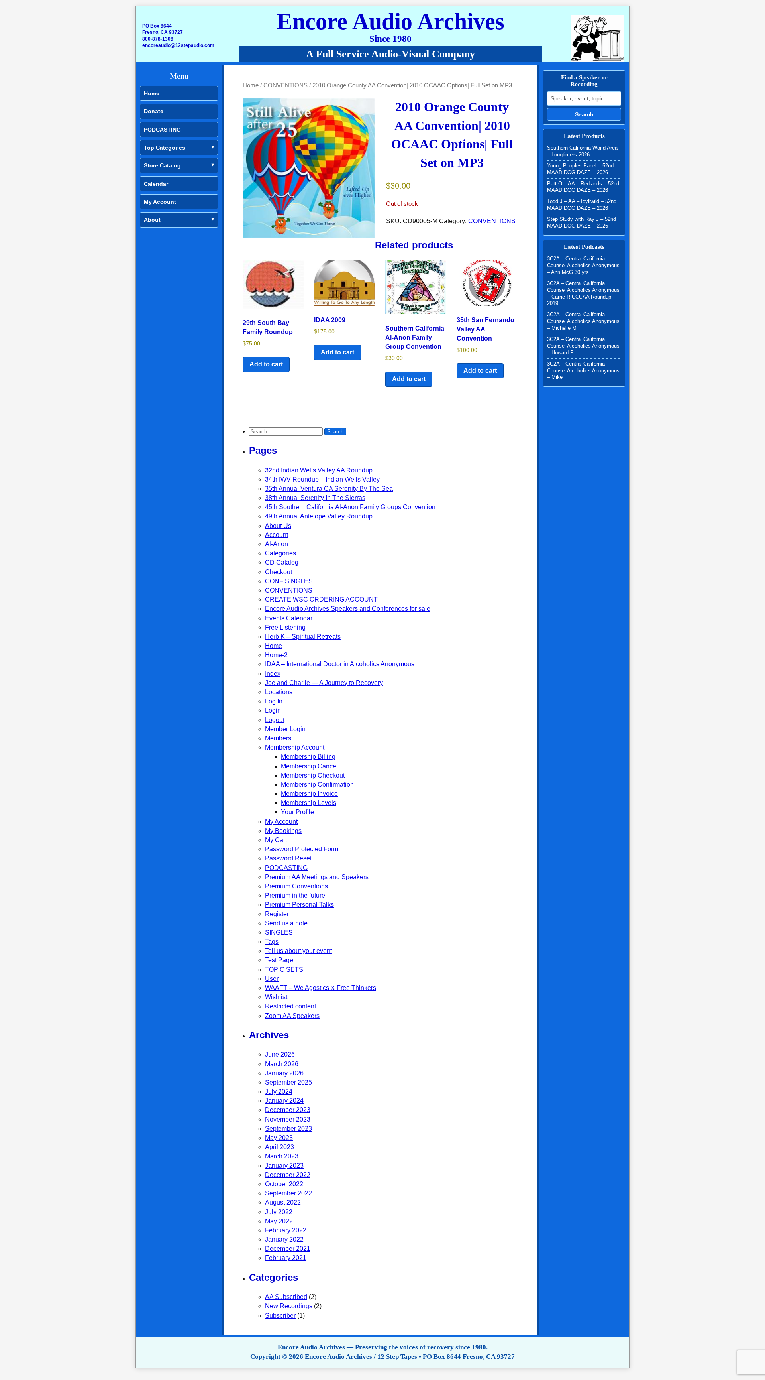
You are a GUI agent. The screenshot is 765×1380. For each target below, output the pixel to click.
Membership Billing (308, 756)
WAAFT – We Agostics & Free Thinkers (320, 987)
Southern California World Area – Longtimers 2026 (582, 151)
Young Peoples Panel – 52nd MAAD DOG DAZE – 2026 (580, 169)
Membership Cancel (309, 766)
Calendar (156, 184)
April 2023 (279, 1147)
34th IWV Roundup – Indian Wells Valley (322, 479)
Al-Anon (276, 544)
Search (584, 114)
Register (277, 914)
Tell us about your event (298, 950)
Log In (273, 701)
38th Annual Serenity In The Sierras (315, 497)
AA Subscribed (286, 1296)
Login (273, 710)
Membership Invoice (309, 793)
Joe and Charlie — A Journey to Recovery (324, 682)
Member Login (285, 729)
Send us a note (286, 923)
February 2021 (285, 1257)
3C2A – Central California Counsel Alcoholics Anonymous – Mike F (583, 370)
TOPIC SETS (284, 969)
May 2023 (279, 1137)
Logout (274, 720)
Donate (153, 111)
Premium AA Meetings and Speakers (317, 877)
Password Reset (288, 858)
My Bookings (283, 830)
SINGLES (279, 932)
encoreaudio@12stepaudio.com (178, 45)
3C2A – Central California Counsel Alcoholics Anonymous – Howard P (583, 346)
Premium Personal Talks (299, 904)
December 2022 (287, 1174)
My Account (160, 202)
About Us (278, 525)
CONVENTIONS (285, 85)
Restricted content (290, 1006)
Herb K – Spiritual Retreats (303, 636)
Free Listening (285, 627)
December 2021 (287, 1248)
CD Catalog (281, 562)
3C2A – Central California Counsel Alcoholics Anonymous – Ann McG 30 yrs (583, 265)
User (272, 978)
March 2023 (281, 1156)
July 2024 (278, 1091)
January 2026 (284, 1073)
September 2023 (288, 1128)
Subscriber (280, 1315)
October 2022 (284, 1184)
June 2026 (280, 1054)
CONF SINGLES (289, 581)
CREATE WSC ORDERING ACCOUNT (321, 599)
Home (151, 93)
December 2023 (287, 1109)
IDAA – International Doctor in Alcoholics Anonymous (339, 664)
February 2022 (285, 1230)
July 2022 (278, 1212)
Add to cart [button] (266, 364)
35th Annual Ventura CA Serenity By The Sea (329, 488)
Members (278, 738)
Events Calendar (288, 618)
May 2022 (279, 1221)
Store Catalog (162, 165)
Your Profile (297, 812)
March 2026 (281, 1064)
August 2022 (283, 1202)
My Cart (276, 840)
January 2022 (284, 1239)
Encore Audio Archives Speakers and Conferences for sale (347, 608)
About (152, 220)
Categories (280, 553)
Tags (272, 941)
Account (276, 535)
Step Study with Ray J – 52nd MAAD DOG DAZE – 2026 (581, 222)
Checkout (278, 572)
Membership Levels (308, 802)
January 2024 (284, 1100)
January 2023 (284, 1165)
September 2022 (288, 1193)
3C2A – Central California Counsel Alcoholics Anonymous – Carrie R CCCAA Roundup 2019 (583, 293)
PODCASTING (162, 129)
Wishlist (276, 997)
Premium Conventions (296, 886)
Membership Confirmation (317, 784)
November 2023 (287, 1119)
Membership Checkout (313, 775)
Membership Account (294, 747)
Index (272, 673)
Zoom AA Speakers (292, 1015)
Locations (278, 692)
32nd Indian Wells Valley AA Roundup (319, 470)
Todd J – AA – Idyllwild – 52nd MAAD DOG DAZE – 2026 (581, 204)
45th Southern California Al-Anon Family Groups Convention (350, 507)
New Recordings (288, 1306)
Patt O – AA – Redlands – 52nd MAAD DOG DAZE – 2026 (583, 187)
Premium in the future (295, 895)
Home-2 (276, 655)
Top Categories (164, 147)
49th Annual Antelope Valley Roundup (319, 516)
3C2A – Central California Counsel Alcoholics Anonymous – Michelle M (583, 321)
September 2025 (288, 1082)
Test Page (279, 960)
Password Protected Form (301, 849)
